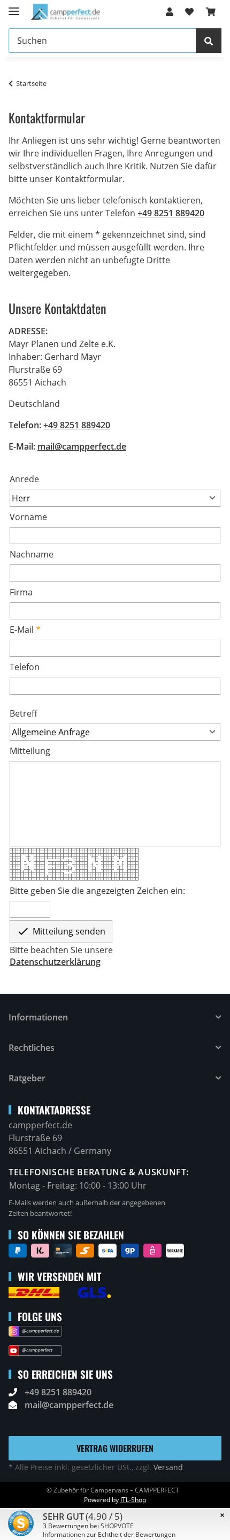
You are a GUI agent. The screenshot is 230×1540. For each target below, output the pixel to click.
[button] (169, 11)
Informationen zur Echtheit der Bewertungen (109, 1534)
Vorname (28, 517)
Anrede (24, 479)
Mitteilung (30, 751)
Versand (168, 1467)
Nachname (31, 554)
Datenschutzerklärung (55, 962)
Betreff (23, 713)
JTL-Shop (133, 1499)
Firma (21, 592)
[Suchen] (208, 40)
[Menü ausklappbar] (14, 6)
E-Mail (22, 629)
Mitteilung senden (61, 931)
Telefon (25, 667)
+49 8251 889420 (170, 213)
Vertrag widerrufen (115, 1448)
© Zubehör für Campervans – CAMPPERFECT (113, 1490)
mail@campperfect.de (81, 446)
